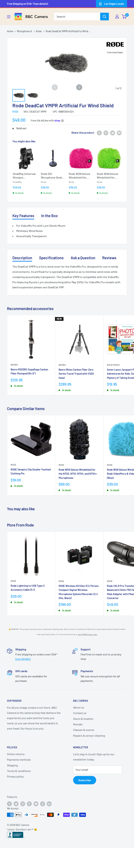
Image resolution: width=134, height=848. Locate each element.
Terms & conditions (19, 770)
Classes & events (83, 729)
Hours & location (83, 718)
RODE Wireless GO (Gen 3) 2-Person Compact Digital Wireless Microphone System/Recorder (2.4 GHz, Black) (79, 592)
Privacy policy (15, 776)
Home (10, 31)
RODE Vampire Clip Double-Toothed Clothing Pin (31, 471)
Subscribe (84, 780)
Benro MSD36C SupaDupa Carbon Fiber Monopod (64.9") (29, 371)
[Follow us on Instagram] (22, 803)
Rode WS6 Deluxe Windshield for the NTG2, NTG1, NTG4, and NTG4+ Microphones (78, 473)
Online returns (16, 754)
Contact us (79, 713)
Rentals (78, 724)
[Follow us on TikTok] (42, 803)
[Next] (79, 87)
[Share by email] (119, 132)
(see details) (23, 658)
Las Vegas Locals (114, 3)
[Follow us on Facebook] (9, 803)
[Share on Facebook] (99, 132)
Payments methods (19, 759)
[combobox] (77, 16)
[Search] (104, 16)
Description (22, 257)
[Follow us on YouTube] (36, 803)
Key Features (23, 215)
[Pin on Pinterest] (105, 132)
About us (78, 707)
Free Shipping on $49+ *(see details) (27, 3)
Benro (14, 364)
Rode (39, 31)
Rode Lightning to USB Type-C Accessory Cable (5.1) (28, 587)
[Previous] (55, 87)
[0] (124, 16)
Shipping (12, 765)
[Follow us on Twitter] (16, 803)
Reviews (109, 257)
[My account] (117, 16)
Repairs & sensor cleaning (89, 735)
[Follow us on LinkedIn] (49, 803)
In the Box (49, 215)
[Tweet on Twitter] (112, 132)
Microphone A (24, 31)
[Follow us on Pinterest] (29, 803)
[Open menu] (8, 16)
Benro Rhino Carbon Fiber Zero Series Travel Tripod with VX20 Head (76, 373)
